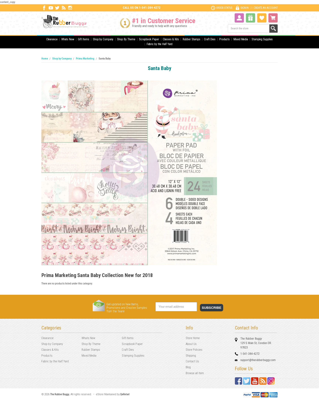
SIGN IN (245, 7)
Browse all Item (195, 373)
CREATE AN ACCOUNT (266, 7)
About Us (191, 344)
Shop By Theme (126, 39)
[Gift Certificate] (250, 18)
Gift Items (83, 39)
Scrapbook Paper (149, 39)
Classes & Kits (171, 39)
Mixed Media (240, 39)
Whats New (67, 39)
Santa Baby (105, 58)
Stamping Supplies (262, 39)
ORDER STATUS (224, 7)
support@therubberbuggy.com (258, 360)
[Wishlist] (261, 17)
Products (224, 39)
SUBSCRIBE (211, 308)
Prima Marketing (85, 58)
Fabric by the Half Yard (160, 44)
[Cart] (273, 18)
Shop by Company (103, 39)
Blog (188, 367)
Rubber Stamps (191, 39)
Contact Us (192, 361)
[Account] (239, 17)
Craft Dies (209, 39)
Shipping (191, 355)
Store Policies (194, 349)
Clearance (52, 39)
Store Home (193, 338)
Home (44, 58)
